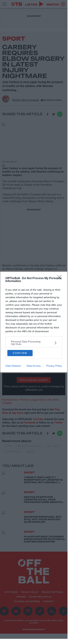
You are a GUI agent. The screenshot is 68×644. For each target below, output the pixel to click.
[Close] (60, 278)
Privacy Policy (54, 365)
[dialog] (33, 322)
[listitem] (33, 342)
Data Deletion (13, 365)
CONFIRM (20, 353)
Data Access (34, 365)
